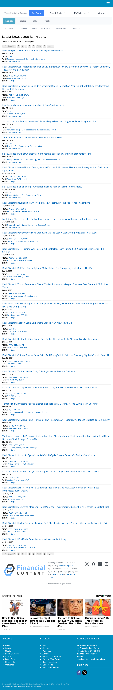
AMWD (11, 239)
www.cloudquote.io (67, 565)
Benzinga (11, 81)
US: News (17, 114)
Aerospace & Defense (23, 59)
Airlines (10, 114)
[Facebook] (93, 570)
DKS (27, 461)
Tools (47, 21)
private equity (19, 464)
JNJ (21, 274)
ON (26, 513)
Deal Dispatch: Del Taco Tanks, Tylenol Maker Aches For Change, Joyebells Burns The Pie (47, 268)
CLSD (17, 274)
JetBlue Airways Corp (21, 146)
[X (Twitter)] (87, 570)
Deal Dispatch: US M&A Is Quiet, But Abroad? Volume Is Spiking (34, 539)
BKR (16, 258)
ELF (10, 393)
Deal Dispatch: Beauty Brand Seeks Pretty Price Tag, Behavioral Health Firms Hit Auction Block (49, 387)
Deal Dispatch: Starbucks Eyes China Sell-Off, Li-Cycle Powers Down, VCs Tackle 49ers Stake (48, 455)
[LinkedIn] (100, 570)
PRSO (25, 179)
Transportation (36, 146)
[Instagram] (106, 570)
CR (19, 345)
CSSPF (16, 529)
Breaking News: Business (16, 225)
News (34, 28)
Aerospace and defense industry (37, 130)
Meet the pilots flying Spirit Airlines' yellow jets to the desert (33, 50)
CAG (15, 312)
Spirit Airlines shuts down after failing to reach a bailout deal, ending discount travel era (46, 153)
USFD (15, 241)
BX (25, 545)
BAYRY (26, 95)
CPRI (10, 529)
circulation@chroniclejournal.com (91, 659)
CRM (20, 258)
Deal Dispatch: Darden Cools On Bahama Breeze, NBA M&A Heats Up (37, 322)
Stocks (23, 21)
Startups (20, 78)
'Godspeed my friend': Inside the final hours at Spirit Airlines (32, 137)
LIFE (10, 56)
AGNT (11, 95)
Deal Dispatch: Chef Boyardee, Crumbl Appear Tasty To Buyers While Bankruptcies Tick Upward (50, 471)
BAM (15, 76)
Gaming (18, 396)
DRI (14, 329)
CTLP (20, 76)
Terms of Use (56, 684)
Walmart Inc (32, 225)
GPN (24, 393)
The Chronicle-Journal (19, 684)
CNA (17, 209)
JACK (19, 497)
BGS (10, 312)
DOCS (9, 241)
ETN (23, 345)
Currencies (46, 28)
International (60, 28)
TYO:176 (10, 211)
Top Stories (11, 260)
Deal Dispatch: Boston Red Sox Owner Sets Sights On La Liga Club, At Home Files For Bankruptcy (51, 339)
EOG (14, 393)
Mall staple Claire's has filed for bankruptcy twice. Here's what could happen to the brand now (49, 219)
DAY (14, 176)
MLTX (9, 380)
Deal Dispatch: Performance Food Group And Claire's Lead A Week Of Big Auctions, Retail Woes (50, 232)
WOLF (21, 445)
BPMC (15, 377)
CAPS (11, 461)
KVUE (25, 274)
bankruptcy (29, 464)
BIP (16, 545)
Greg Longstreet (13, 315)
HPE (10, 293)
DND (25, 258)
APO (10, 76)
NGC (37, 211)
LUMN (16, 426)
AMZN (16, 361)
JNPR (15, 293)
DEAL (21, 529)
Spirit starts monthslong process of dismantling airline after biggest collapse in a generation (49, 121)
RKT (8, 364)
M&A (9, 97)
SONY (16, 477)
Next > (50, 46)
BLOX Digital (37, 686)
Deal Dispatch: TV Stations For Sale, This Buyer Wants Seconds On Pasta (38, 371)
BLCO (11, 274)
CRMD (25, 239)
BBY (10, 329)
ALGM (11, 513)
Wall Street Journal (14, 447)
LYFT (22, 513)
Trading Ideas (40, 412)
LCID (14, 531)
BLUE (21, 545)
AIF (10, 209)
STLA (9, 331)
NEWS (24, 293)
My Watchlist (80, 13)
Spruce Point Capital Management (20, 412)
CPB (19, 312)
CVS (24, 76)
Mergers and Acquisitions (25, 211)
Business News (39, 59)
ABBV (11, 258)
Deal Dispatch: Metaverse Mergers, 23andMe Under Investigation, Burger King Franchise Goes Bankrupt (55, 506)
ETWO (19, 393)
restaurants (16, 331)
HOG (26, 529)
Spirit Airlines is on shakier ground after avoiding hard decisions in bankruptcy (42, 186)
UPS (22, 499)
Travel (53, 130)
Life (23, 114)
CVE (10, 176)
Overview (23, 28)
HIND (23, 176)
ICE (34, 260)
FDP (23, 312)
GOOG (23, 209)
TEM (18, 410)
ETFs (35, 21)
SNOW (14, 380)
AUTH (19, 179)
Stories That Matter (24, 260)
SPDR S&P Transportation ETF (48, 160)
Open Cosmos (31, 296)
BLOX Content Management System (19, 686)
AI (9, 410)
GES (19, 176)
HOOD (21, 380)
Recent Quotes (56, 13)
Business (10, 59)
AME (16, 95)
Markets (9, 21)
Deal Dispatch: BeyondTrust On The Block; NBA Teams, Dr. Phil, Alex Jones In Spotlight (46, 202)
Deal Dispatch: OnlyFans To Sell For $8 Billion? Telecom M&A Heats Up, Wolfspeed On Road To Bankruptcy (56, 419)
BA (16, 239)
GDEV (25, 377)
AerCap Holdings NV (15, 130)
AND (11, 497)
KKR (19, 293)
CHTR (11, 426)
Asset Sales (11, 78)
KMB (24, 497)
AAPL (11, 345)
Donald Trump (31, 548)
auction (26, 277)
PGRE (22, 426)
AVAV (11, 477)
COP (20, 239)
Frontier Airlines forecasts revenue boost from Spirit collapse (33, 105)
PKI (20, 329)
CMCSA (27, 361)
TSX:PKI (25, 331)
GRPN (17, 513)
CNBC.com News (14, 61)
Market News (12, 277)
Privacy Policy (57, 574)
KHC (27, 315)
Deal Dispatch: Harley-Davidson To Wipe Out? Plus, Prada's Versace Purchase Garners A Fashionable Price (55, 523)
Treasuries (75, 28)
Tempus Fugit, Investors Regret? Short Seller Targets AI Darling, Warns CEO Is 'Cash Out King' (50, 403)
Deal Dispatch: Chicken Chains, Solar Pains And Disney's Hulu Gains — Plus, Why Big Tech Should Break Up (56, 355)
